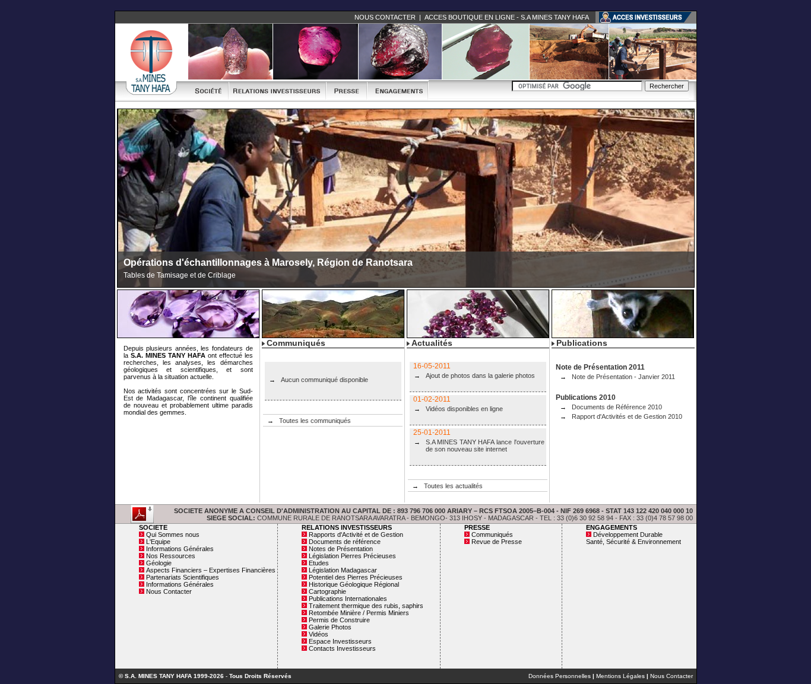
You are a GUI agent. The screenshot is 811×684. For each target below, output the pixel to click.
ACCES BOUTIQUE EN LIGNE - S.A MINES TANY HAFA (506, 17)
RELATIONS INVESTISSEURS (347, 527)
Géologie (159, 563)
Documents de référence (345, 541)
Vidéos (318, 634)
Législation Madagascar (343, 570)
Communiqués (492, 534)
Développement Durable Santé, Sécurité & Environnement (633, 538)
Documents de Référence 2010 (617, 407)
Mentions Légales (620, 676)
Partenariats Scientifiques (182, 577)
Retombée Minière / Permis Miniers (359, 612)
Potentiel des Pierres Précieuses (356, 577)
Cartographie (327, 591)
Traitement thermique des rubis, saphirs (366, 605)
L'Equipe (158, 541)
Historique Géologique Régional (354, 584)
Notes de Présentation (341, 548)
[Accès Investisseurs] (646, 16)
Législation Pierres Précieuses (352, 555)
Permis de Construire (339, 619)
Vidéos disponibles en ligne (464, 408)
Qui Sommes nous (172, 534)
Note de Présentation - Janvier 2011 (623, 376)
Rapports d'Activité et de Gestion (356, 534)
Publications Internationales (348, 598)
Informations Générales (180, 548)
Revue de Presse (496, 541)
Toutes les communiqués (315, 420)
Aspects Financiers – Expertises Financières (210, 570)
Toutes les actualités (453, 485)
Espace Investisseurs (340, 641)
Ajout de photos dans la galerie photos (480, 375)
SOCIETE (153, 527)
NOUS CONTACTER (385, 17)
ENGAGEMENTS (611, 527)
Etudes (319, 563)
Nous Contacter (169, 591)
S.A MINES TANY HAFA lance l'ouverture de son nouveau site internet (485, 445)
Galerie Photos (330, 627)
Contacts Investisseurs (342, 648)
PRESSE (477, 527)
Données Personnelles (559, 676)
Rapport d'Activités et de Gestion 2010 (627, 416)
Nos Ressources (170, 555)
